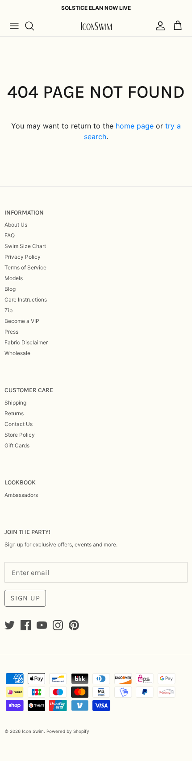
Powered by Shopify (67, 731)
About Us (15, 224)
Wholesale (17, 353)
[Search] (34, 26)
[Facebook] (26, 625)
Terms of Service (25, 267)
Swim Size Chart (25, 246)
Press (11, 331)
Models (13, 278)
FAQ (9, 235)
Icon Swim (33, 731)
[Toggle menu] (14, 26)
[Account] (158, 26)
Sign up (25, 598)
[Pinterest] (74, 625)
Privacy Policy (22, 256)
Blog (10, 288)
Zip (8, 310)
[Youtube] (42, 625)
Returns (14, 413)
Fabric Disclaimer (26, 342)
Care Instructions (25, 299)
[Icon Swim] (96, 26)
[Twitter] (9, 625)
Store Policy (19, 434)
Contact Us (18, 424)
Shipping (15, 402)
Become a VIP (21, 321)
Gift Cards (16, 445)
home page (135, 125)
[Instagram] (58, 625)
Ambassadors (21, 495)
